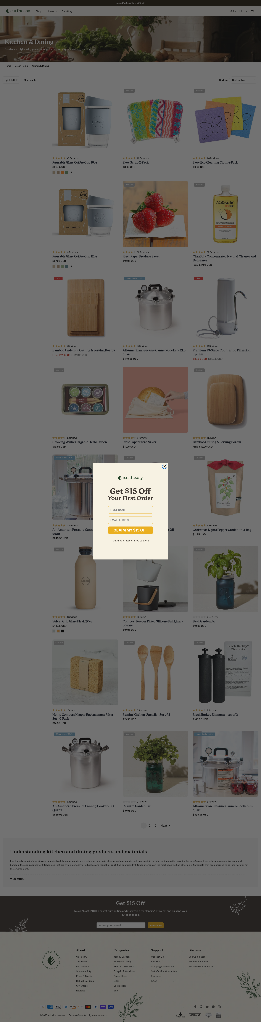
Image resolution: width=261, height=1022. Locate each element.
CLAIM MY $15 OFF (130, 530)
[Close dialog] (164, 466)
